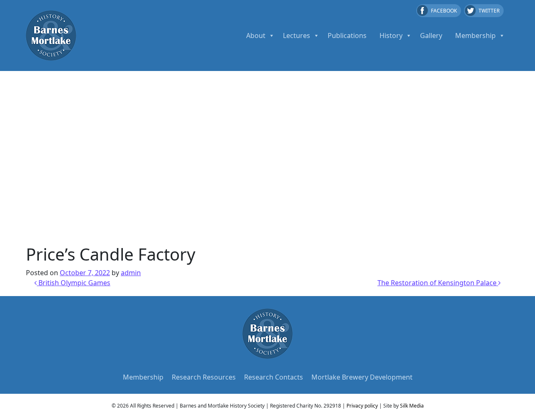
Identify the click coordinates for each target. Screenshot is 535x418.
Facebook (444, 10)
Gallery (431, 35)
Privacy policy (362, 405)
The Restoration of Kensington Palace (437, 282)
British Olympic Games (73, 282)
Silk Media (412, 405)
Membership (475, 35)
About (255, 35)
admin (131, 272)
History (391, 35)
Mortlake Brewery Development (362, 377)
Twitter (489, 10)
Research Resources (204, 377)
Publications (347, 35)
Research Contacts (273, 377)
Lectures (296, 35)
